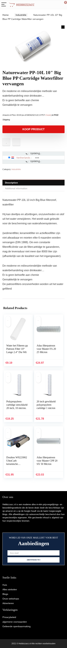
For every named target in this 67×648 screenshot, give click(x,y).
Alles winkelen (9, 589)
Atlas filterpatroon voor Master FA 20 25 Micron (46, 349)
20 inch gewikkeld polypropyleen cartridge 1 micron (46, 404)
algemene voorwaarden (14, 621)
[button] (63, 27)
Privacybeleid (9, 617)
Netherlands (23, 157)
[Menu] (4, 4)
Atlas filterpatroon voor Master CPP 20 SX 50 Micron (47, 460)
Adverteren (8, 603)
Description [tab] (11, 182)
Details (48, 115)
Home (5, 15)
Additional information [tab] (16, 188)
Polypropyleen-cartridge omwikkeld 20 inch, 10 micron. (16, 404)
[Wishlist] (56, 5)
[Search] (50, 4)
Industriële (21, 15)
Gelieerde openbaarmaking (16, 626)
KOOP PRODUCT (33, 129)
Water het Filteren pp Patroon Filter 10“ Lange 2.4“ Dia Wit (17, 349)
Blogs (5, 594)
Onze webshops (10, 598)
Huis (4, 585)
